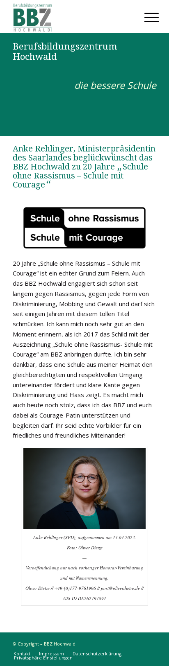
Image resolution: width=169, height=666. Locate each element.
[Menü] (145, 17)
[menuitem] (145, 17)
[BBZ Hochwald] (70, 16)
